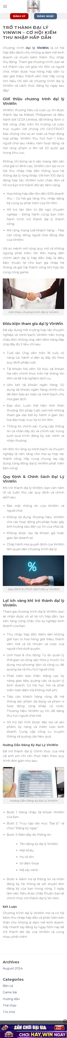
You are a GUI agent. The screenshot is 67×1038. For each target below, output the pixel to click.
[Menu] (5, 6)
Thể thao (9, 1005)
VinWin (43, 48)
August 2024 (13, 968)
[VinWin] (33, 6)
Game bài (10, 992)
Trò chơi (9, 1012)
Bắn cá (8, 986)
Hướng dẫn (11, 999)
